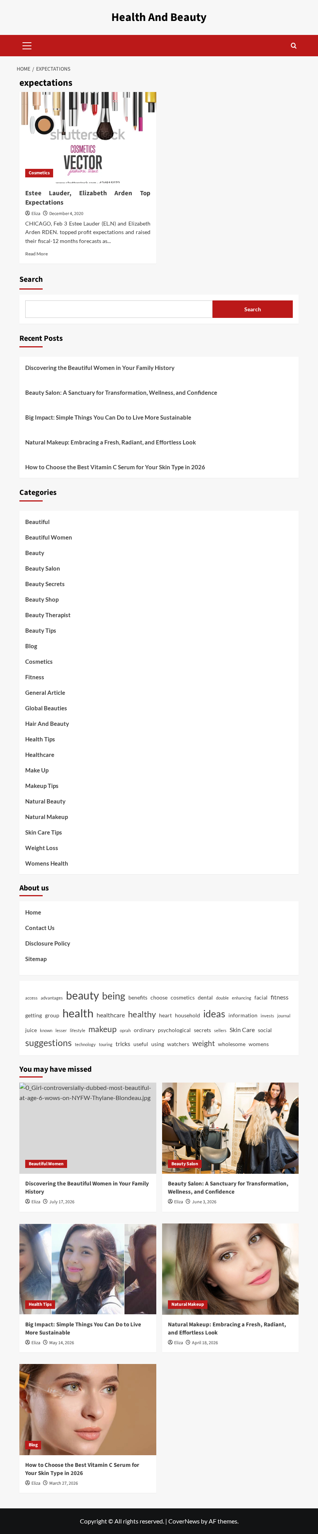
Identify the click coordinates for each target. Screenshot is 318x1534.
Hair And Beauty (47, 723)
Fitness (34, 676)
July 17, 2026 (61, 1202)
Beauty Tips (40, 630)
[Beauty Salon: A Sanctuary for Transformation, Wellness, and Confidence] (230, 1128)
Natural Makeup (46, 816)
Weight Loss (41, 847)
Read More (36, 254)
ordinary (144, 1030)
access (31, 997)
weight (203, 1043)
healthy (142, 1014)
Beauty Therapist (48, 614)
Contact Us (40, 927)
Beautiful (37, 521)
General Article (45, 692)
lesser (61, 1030)
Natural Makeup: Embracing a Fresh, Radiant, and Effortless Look (110, 442)
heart (165, 1015)
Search (31, 279)
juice (31, 1030)
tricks (123, 1043)
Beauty (34, 552)
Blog (31, 645)
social (265, 1030)
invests (267, 1015)
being (113, 995)
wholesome (231, 1044)
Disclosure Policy (47, 943)
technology (85, 1044)
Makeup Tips (42, 785)
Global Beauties (46, 708)
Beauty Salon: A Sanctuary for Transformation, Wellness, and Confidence (121, 392)
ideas (214, 1013)
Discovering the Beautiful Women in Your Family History (100, 367)
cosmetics (183, 997)
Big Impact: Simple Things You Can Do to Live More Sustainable (108, 417)
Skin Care (242, 1029)
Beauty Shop (42, 599)
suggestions (48, 1042)
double (222, 997)
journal (283, 1015)
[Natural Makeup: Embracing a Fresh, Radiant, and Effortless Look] (230, 1269)
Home (33, 912)
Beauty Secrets (45, 583)
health (77, 1013)
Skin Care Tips (43, 832)
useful (140, 1044)
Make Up (36, 770)
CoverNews (184, 1521)
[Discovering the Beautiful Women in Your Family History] (87, 1128)
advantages (52, 997)
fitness (280, 997)
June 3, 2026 (204, 1202)
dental (205, 997)
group (52, 1015)
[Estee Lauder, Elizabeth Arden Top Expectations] (87, 137)
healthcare (111, 1015)
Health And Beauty (159, 17)
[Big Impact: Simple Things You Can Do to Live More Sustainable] (87, 1269)
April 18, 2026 (205, 1343)
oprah (125, 1030)
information (243, 1015)
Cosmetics (39, 173)
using (157, 1044)
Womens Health (46, 863)
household (187, 1015)
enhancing (241, 997)
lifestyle (77, 1030)
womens (259, 1044)
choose (159, 997)
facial (261, 997)
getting (33, 1015)
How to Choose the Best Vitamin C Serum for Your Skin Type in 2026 (115, 466)
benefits (137, 997)
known (46, 1030)
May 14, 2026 (61, 1343)
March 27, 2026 (63, 1483)
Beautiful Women (48, 537)
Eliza (35, 213)
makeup (102, 1029)
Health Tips (40, 739)
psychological (174, 1030)
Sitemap (36, 958)
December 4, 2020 (66, 213)
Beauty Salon (42, 568)
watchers (178, 1044)
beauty (82, 995)
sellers (220, 1030)
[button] (27, 44)
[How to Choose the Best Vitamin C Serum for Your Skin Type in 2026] (87, 1409)
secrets (202, 1030)
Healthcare (39, 754)
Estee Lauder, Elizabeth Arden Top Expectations (87, 198)
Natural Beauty (45, 801)
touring (105, 1044)
